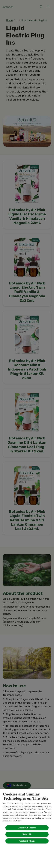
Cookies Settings (26, 841)
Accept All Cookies (27, 828)
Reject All (27, 834)
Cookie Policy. (15, 821)
